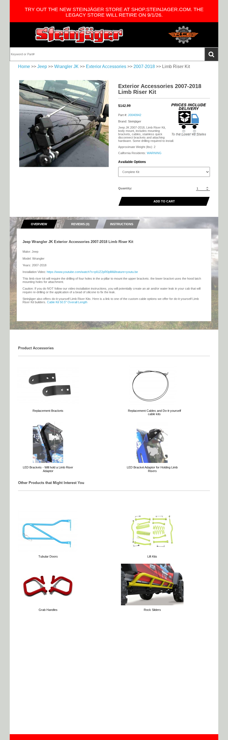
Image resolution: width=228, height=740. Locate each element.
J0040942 (134, 115)
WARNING (154, 153)
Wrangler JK (66, 66)
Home (24, 66)
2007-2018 (144, 66)
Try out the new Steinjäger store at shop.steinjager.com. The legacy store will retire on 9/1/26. (114, 12)
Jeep (42, 66)
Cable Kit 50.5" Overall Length (67, 302)
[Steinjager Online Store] (79, 34)
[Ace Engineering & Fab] (183, 34)
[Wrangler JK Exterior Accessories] (64, 123)
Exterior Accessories (106, 66)
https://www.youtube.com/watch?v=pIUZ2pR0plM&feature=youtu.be (92, 272)
